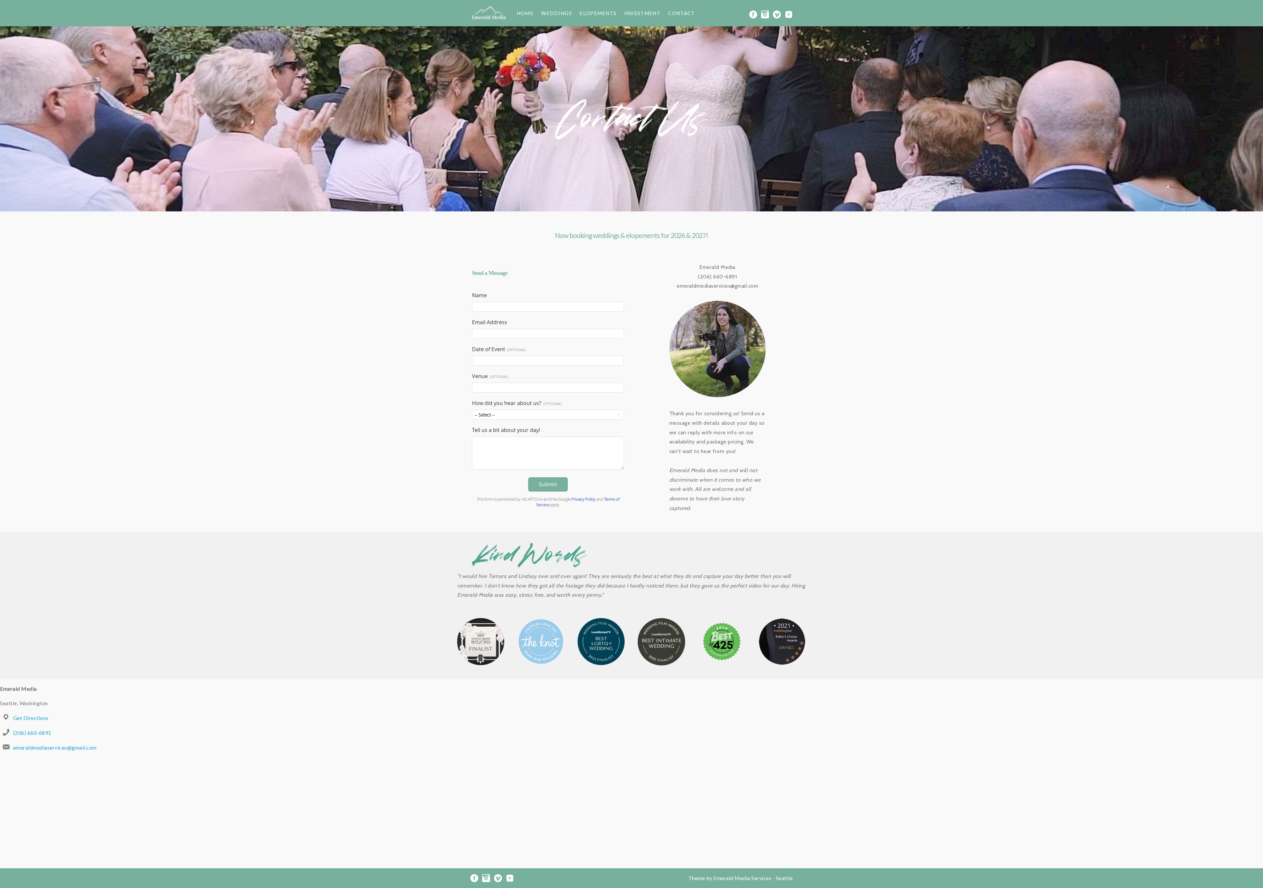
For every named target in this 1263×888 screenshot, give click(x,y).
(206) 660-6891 (32, 733)
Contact (681, 13)
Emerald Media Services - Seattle (753, 878)
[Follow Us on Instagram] (765, 14)
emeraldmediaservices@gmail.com (55, 747)
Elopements (598, 13)
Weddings (556, 13)
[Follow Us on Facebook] (753, 14)
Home (525, 13)
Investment (642, 13)
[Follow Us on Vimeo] (777, 14)
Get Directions (31, 718)
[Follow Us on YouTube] (789, 14)
